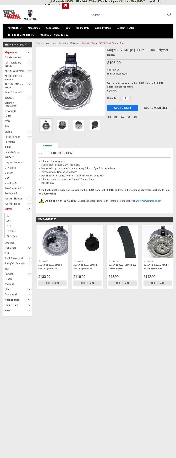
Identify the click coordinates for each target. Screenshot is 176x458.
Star (7, 268)
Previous (39, 81)
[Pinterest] (135, 117)
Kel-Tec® (9, 157)
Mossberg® (11, 183)
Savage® (9, 242)
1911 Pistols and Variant (13, 64)
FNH (7, 126)
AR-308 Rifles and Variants (13, 78)
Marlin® (9, 172)
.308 (9, 220)
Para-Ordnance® (13, 188)
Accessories (52, 28)
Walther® (9, 284)
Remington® (11, 193)
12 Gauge (11, 231)
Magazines (34, 28)
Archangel (14, 27)
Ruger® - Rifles (12, 203)
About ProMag (103, 28)
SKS (7, 253)
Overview (47, 145)
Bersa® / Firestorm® (10, 104)
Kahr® (8, 147)
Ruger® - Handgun (14, 198)
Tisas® (8, 278)
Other (7, 289)
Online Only (82, 28)
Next (101, 81)
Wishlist (157, 1)
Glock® (9, 131)
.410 (9, 225)
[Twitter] (129, 117)
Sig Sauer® (10, 248)
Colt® (8, 116)
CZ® (7, 121)
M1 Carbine (10, 167)
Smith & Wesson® (14, 258)
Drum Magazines (13, 57)
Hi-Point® (10, 142)
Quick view (87, 256)
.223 (9, 215)
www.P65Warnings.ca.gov (148, 200)
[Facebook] (109, 117)
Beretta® (9, 97)
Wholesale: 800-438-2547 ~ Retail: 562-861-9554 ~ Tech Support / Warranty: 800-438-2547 (99, 1)
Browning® (10, 111)
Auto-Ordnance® (13, 92)
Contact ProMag (125, 28)
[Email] (115, 117)
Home (39, 43)
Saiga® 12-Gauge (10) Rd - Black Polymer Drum (103, 43)
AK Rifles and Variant (15, 70)
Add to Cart (52, 283)
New (67, 28)
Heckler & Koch (12, 136)
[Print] (122, 117)
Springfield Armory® (15, 263)
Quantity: (112, 98)
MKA (7, 178)
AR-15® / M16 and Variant (14, 86)
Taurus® (9, 273)
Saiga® (8, 208)
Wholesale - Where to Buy (54, 35)
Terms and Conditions (20, 34)
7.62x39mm (12, 236)
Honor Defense (12, 152)
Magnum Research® (15, 162)
